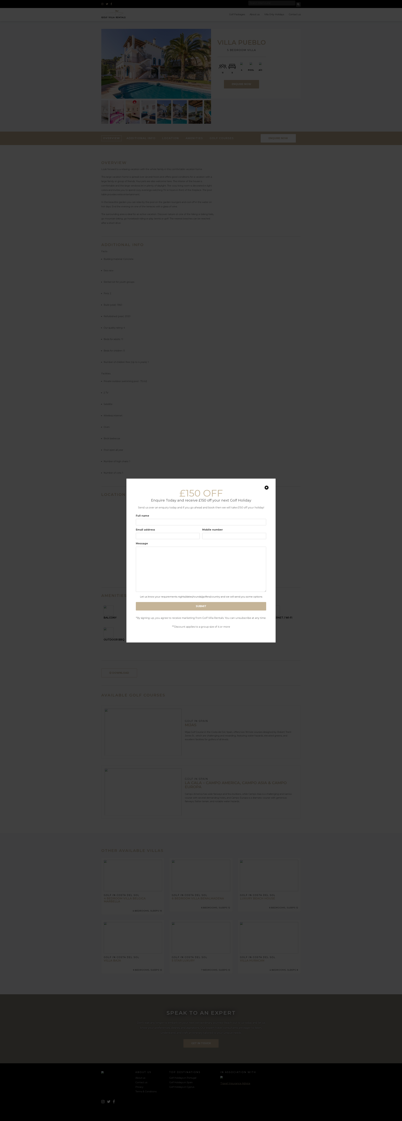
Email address (145, 529)
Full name (142, 515)
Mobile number (212, 529)
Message (142, 543)
